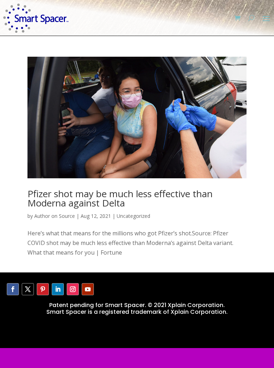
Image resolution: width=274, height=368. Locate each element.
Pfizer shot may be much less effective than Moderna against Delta (120, 198)
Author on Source (54, 216)
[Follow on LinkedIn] (58, 289)
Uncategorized (133, 216)
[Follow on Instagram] (73, 289)
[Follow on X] (28, 289)
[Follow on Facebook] (13, 289)
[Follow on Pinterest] (43, 289)
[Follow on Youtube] (88, 289)
